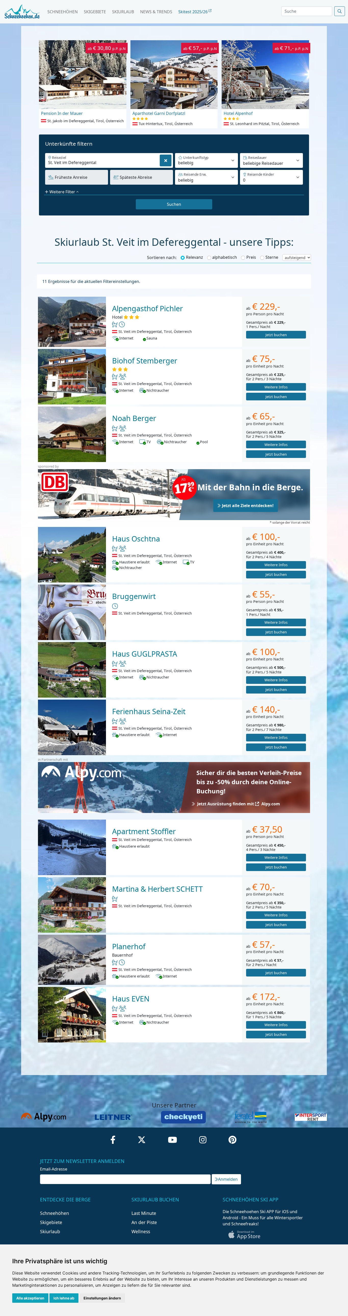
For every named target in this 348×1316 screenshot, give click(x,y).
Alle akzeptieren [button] (30, 1298)
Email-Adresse (53, 1169)
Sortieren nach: (162, 257)
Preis (251, 257)
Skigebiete (95, 12)
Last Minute (143, 1213)
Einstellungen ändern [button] (102, 1298)
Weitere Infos (276, 387)
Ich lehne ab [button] (63, 1298)
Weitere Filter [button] (62, 192)
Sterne (271, 257)
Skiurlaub (123, 12)
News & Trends (156, 12)
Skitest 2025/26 (193, 12)
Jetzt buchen (276, 334)
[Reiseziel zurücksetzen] (165, 160)
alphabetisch (224, 257)
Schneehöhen (62, 12)
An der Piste (144, 1222)
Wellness (140, 1231)
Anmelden (228, 1179)
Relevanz (194, 257)
